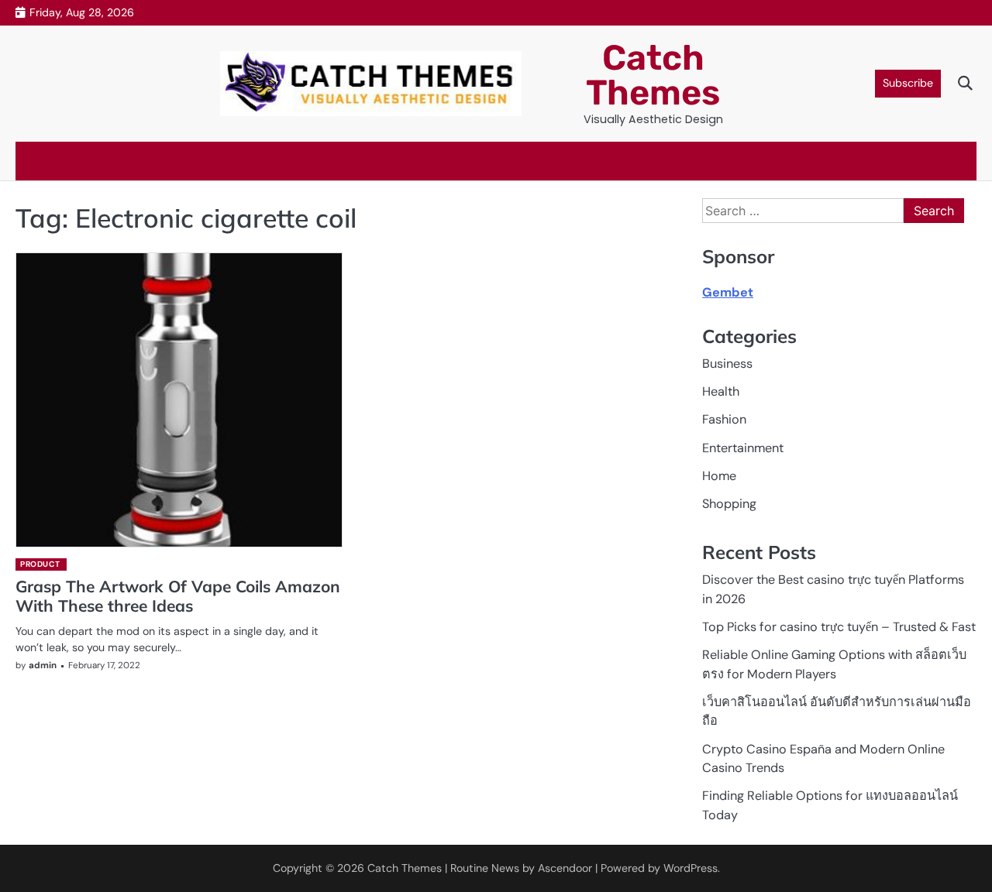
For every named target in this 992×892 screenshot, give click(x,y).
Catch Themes (653, 75)
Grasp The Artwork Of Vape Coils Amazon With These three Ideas (178, 596)
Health (720, 391)
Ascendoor (565, 868)
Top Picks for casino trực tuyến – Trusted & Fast (839, 627)
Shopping (729, 504)
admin (43, 665)
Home (719, 476)
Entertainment (743, 448)
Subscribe (908, 83)
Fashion (724, 419)
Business (727, 363)
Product (40, 564)
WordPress (690, 868)
